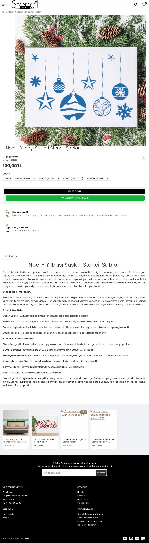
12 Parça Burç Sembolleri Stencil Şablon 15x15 (103, 440)
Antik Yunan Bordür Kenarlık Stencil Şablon (15, 440)
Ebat (5, 173)
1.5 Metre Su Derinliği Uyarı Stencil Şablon (75, 440)
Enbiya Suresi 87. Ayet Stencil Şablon (44, 440)
